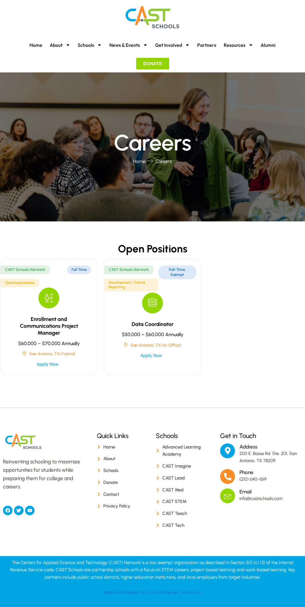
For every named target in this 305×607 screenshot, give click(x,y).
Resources (234, 45)
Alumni (268, 45)
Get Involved (168, 45)
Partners (206, 45)
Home (35, 45)
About (56, 45)
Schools (86, 45)
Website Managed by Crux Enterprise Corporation (152, 592)
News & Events (124, 45)
